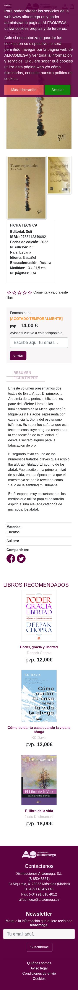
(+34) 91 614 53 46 (39, 889)
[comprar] (30, 598)
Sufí (29, 231)
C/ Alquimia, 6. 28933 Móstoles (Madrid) (39, 884)
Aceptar (57, 90)
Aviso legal (39, 968)
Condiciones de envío (39, 973)
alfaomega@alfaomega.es (39, 899)
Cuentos (13, 532)
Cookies (39, 978)
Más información (24, 90)
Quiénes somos (39, 963)
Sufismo (12, 541)
